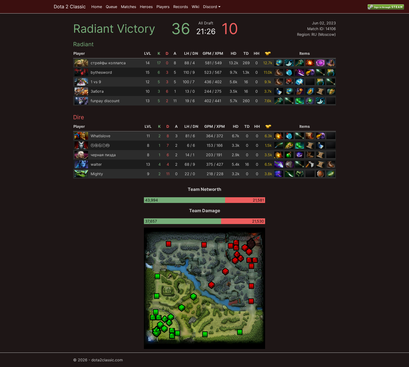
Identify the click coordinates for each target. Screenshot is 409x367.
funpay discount (105, 100)
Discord (210, 6)
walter (96, 164)
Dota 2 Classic (70, 6)
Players (162, 6)
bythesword (101, 72)
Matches (128, 6)
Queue (111, 6)
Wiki (195, 6)
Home (96, 6)
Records (180, 6)
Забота (97, 91)
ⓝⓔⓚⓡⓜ (100, 145)
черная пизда (103, 154)
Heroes (146, 6)
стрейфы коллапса (108, 62)
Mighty (97, 173)
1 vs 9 (96, 81)
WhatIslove (100, 135)
